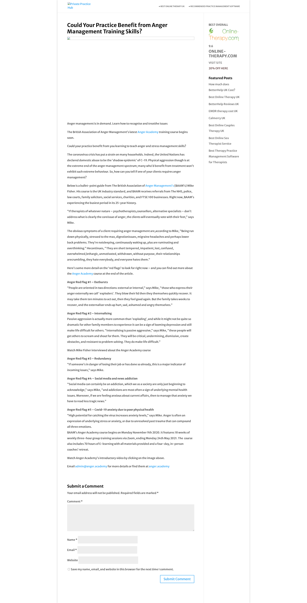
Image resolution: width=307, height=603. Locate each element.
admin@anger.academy (91, 466)
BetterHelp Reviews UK (224, 104)
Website (72, 560)
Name (72, 540)
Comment (75, 501)
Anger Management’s (159, 185)
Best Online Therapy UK (224, 97)
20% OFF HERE (218, 68)
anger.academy (159, 466)
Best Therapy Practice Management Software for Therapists (224, 156)
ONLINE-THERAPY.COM (223, 53)
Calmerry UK (217, 118)
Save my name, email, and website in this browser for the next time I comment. (122, 569)
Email (72, 550)
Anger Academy (148, 132)
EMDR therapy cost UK (223, 111)
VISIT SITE (215, 62)
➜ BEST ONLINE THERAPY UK (172, 6)
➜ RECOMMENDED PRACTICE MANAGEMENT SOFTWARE (214, 6)
